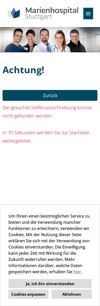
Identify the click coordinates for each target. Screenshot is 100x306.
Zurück (50, 95)
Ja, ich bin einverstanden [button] (50, 283)
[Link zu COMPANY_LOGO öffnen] (43, 13)
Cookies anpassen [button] (28, 294)
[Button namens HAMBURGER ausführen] (88, 13)
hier (77, 272)
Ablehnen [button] (71, 294)
